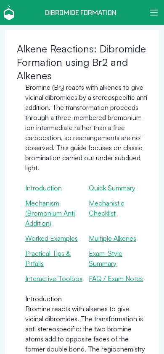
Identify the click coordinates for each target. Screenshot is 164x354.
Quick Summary (112, 188)
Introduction (43, 188)
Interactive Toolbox (53, 278)
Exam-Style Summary (105, 258)
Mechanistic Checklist (106, 208)
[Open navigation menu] (154, 13)
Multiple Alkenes (112, 238)
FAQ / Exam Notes (116, 278)
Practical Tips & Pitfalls (48, 258)
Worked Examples (51, 238)
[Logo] (9, 13)
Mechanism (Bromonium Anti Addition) (50, 213)
